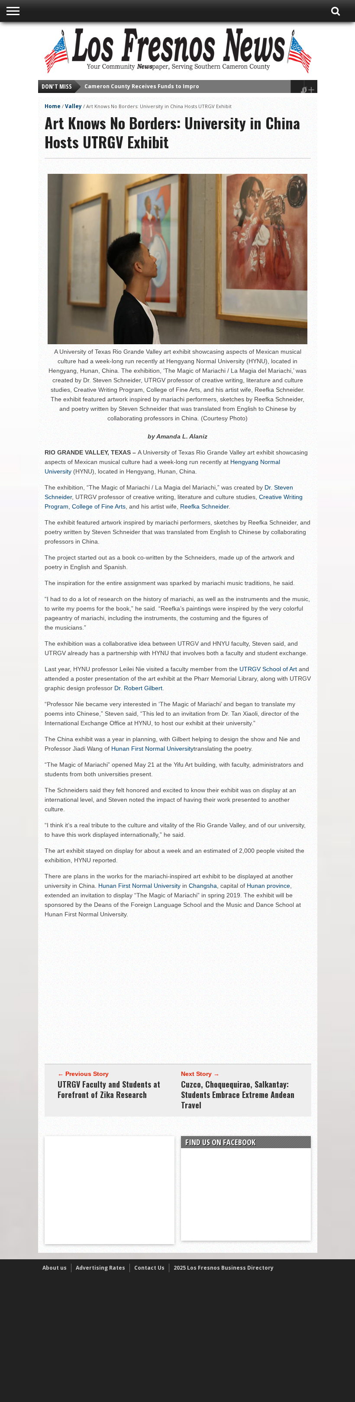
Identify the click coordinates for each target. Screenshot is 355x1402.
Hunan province (268, 885)
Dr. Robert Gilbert (138, 688)
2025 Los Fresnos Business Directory (224, 1267)
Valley (73, 106)
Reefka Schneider (204, 506)
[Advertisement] (178, 986)
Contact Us (149, 1267)
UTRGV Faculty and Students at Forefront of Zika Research (109, 1089)
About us (54, 1267)
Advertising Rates (100, 1267)
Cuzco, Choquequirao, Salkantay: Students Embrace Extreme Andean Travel (237, 1094)
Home (53, 106)
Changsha (203, 885)
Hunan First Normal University (152, 748)
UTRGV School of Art (268, 669)
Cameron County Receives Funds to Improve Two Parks (160, 86)
